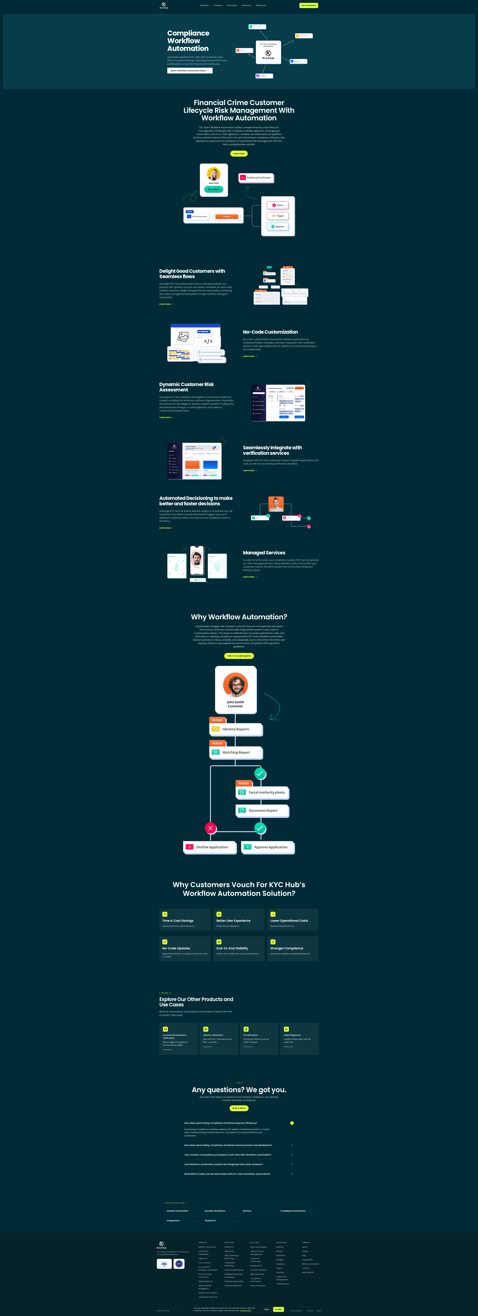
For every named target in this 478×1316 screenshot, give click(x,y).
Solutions (204, 5)
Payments (280, 1255)
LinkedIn (310, 1311)
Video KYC (203, 1258)
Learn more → (168, 1050)
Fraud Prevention (257, 1285)
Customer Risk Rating (234, 1270)
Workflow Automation (234, 1281)
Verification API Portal (208, 1297)
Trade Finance (282, 1284)
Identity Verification (207, 1247)
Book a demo (308, 1272)
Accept (278, 1309)
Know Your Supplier (258, 1247)
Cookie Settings (295, 1311)
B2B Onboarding (257, 1274)
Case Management (233, 1285)
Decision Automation (208, 1293)
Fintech (279, 1251)
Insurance (280, 1264)
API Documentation (310, 1264)
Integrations (307, 1259)
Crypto (279, 1268)
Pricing (305, 1251)
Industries (246, 5)
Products (218, 5)
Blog (304, 1255)
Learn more (239, 153)
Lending (279, 1259)
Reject (267, 1309)
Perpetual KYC (256, 1265)
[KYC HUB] (164, 5)
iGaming (280, 1272)
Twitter (318, 1311)
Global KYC (229, 1247)
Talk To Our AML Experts (239, 656)
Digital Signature (206, 1281)
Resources (261, 5)
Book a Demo (239, 1108)
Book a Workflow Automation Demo (188, 70)
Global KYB (229, 1251)
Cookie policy (245, 1310)
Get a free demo (309, 5)
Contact (306, 1268)
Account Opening (258, 1270)
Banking (279, 1247)
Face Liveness (205, 1262)
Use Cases (232, 5)
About (304, 1247)
